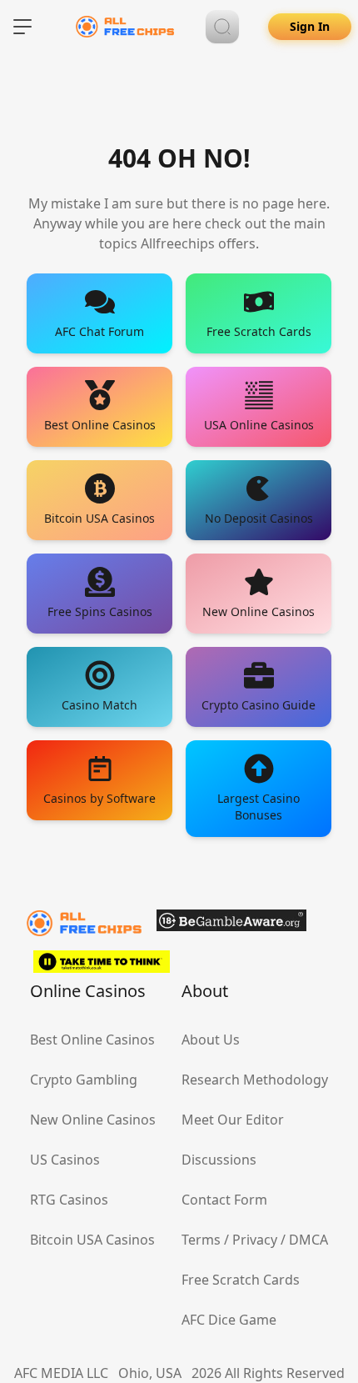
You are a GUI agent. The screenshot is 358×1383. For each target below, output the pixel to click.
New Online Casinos (93, 1119)
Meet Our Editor (232, 1119)
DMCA (308, 1239)
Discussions (218, 1159)
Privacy (254, 1239)
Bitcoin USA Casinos (92, 1239)
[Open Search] (222, 26)
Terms (201, 1239)
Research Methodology (254, 1079)
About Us (210, 1039)
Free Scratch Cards (240, 1279)
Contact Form (224, 1199)
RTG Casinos (69, 1199)
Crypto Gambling (83, 1079)
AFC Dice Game (228, 1319)
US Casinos (65, 1159)
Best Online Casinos (92, 1039)
